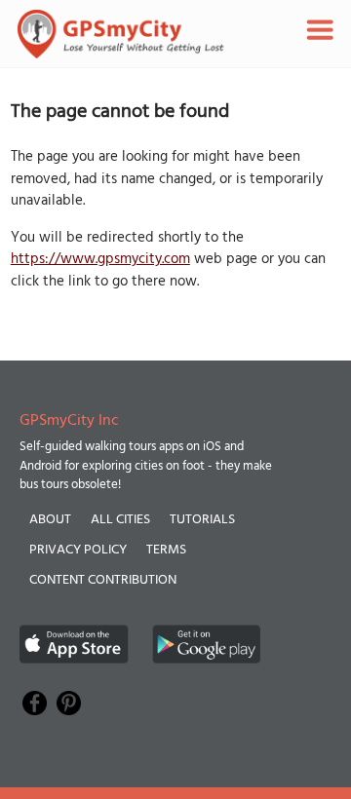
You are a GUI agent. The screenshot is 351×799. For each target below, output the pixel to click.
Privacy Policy (78, 550)
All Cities (120, 520)
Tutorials (202, 520)
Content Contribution (102, 580)
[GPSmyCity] (121, 34)
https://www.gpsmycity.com (100, 259)
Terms (166, 550)
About (50, 520)
